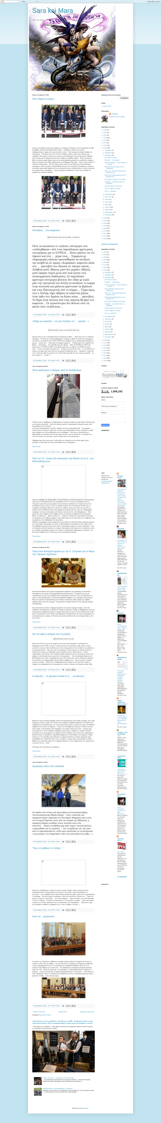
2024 (105, 135)
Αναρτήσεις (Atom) (45, 1015)
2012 (105, 233)
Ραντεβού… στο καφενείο (46, 230)
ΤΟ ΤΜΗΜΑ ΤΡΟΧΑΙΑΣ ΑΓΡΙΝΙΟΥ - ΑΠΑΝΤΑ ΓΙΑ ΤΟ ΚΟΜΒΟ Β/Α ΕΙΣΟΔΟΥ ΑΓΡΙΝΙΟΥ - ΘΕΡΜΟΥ (122, 670)
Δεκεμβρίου (108, 150)
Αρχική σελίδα (62, 1012)
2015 (105, 226)
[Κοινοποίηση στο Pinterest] (75, 221)
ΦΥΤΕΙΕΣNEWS (122, 877)
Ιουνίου (107, 202)
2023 (105, 138)
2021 (105, 143)
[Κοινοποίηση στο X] (71, 221)
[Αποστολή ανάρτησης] (62, 220)
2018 (105, 218)
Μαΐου (107, 204)
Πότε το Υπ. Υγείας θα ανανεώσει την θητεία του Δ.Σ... (115, 171)
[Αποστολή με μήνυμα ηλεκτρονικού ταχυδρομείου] (66, 221)
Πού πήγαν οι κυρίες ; (43, 99)
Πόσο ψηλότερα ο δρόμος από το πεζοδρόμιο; (57, 370)
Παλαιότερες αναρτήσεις (87, 1012)
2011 (105, 236)
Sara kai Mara (52, 10)
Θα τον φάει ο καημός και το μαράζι (51, 634)
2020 (105, 145)
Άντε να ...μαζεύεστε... (44, 916)
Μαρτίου (107, 209)
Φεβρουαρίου (109, 212)
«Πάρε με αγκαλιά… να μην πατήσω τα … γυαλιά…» (60, 321)
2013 (105, 231)
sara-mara (114, 114)
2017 (105, 220)
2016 (105, 223)
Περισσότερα (36, 446)
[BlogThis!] (68, 221)
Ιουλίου (107, 199)
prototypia (120, 613)
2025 (105, 132)
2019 (105, 148)
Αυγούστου (108, 197)
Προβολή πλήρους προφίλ (117, 116)
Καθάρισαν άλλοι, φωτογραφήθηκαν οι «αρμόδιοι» (58, 1088)
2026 (105, 130)
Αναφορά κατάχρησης (109, 244)
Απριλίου (108, 207)
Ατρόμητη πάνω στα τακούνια (48, 766)
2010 (105, 238)
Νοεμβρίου (108, 153)
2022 (105, 140)
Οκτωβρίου (108, 155)
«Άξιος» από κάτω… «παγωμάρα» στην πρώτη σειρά (58, 1078)
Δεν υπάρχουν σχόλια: (54, 220)
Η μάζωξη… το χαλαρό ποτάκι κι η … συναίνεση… (59, 676)
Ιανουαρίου (108, 215)
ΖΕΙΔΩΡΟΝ (120, 529)
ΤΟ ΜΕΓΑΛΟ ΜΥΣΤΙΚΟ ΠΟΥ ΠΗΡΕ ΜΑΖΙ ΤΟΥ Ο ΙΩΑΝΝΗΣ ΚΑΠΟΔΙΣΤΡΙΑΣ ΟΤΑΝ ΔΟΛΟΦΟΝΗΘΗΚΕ (122, 715)
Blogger (86, 1108)
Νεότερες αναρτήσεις (39, 1012)
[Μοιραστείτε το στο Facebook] (73, 221)
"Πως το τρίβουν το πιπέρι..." (47, 848)
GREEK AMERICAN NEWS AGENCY (122, 702)
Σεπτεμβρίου (109, 194)
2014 (105, 228)
